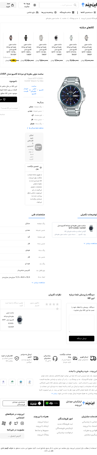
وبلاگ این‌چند (42, 434)
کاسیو (41, 90)
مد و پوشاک (73, 18)
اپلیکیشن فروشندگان (64, 428)
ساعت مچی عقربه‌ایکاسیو (33, 90)
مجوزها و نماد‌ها (41, 430)
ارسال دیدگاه (81, 338)
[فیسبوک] (10, 423)
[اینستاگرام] (22, 423)
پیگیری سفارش (90, 434)
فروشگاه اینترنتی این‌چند (89, 18)
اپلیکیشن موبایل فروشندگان (18, 403)
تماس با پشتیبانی (89, 421)
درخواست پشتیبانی (65, 432)
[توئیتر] (16, 423)
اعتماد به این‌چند (90, 426)
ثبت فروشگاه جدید (65, 424)
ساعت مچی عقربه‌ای (52, 18)
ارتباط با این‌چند (42, 426)
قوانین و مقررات (90, 430)
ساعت (64, 18)
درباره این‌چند (43, 421)
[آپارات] (4, 423)
